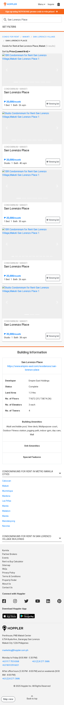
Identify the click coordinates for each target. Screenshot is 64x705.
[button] (6, 70)
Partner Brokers (9, 554)
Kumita (5, 550)
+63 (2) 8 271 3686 (41, 661)
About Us (6, 584)
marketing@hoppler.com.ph (15, 650)
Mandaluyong (8, 521)
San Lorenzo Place (16, 92)
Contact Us (7, 587)
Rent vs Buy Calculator (12, 561)
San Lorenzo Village (44, 37)
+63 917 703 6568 (10, 661)
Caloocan (6, 481)
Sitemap (6, 565)
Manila (5, 506)
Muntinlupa (7, 491)
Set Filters (9, 26)
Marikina (6, 496)
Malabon (6, 511)
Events (5, 558)
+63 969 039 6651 (10, 665)
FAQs (4, 569)
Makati (26, 37)
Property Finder (9, 580)
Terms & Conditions (11, 576)
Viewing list (53, 104)
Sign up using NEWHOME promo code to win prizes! (30, 12)
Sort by (15, 51)
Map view (8, 699)
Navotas (6, 526)
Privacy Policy (8, 572)
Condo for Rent (10, 37)
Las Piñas (6, 501)
